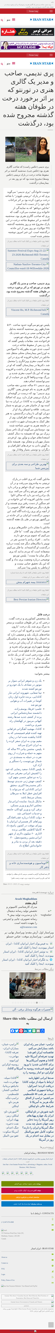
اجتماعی (10, 1159)
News (25, 1164)
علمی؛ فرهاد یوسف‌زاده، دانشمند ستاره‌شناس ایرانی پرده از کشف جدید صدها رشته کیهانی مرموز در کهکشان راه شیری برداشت (25, 716)
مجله (38, 1159)
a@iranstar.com (28, 926)
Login (3, 1274)
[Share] (42, 1030)
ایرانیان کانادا (23, 1159)
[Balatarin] (34, 1030)
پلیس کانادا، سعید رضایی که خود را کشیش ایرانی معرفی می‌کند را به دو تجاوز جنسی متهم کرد (23, 773)
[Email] (38, 1030)
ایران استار (49, 1159)
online (45, 1164)
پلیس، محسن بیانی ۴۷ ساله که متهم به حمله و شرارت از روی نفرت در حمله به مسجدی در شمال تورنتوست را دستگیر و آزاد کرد (24, 757)
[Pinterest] (21, 1030)
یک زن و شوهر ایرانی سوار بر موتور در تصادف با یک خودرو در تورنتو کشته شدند (24, 684)
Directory (33, 1167)
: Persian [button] (33, 11)
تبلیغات (4, 1159)
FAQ (3, 1269)
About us (4, 1257)
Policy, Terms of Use (8, 1280)
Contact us (4, 1263)
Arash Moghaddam (26, 898)
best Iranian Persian (16, 1164)
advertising (31, 1164)
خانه (52, 2)
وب (35, 1159)
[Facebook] (12, 1030)
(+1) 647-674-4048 (7, 1222)
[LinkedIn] (25, 1030)
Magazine (40, 1164)
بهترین (43, 1159)
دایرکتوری (31, 1159)
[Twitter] (17, 1030)
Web (27, 1167)
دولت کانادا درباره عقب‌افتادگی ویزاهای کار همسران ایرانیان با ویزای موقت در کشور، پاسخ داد (24, 821)
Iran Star (5, 1164)
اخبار (15, 1159)
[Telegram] (30, 1030)
